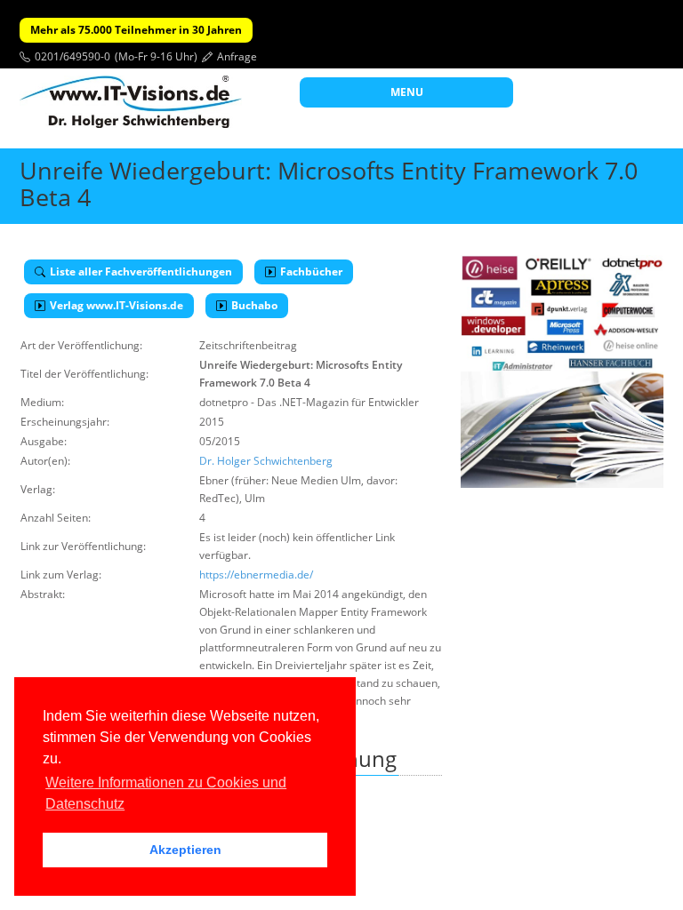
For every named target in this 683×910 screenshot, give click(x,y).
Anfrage (237, 56)
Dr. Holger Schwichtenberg (266, 460)
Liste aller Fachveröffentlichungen (141, 271)
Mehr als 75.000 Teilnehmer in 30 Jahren (136, 29)
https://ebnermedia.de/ (256, 574)
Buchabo (254, 305)
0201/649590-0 (72, 56)
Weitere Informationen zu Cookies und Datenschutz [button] (165, 793)
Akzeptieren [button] (185, 849)
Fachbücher (311, 271)
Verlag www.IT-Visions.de (116, 305)
